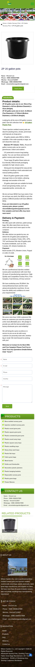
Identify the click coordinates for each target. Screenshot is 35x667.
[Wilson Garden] (9, 3)
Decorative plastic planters (13, 468)
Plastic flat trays (10, 453)
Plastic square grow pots (13, 432)
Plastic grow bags (10, 478)
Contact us (6, 644)
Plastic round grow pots (13, 428)
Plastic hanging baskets (13, 471)
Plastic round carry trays (13, 439)
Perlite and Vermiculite (12, 464)
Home (4, 23)
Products (5, 634)
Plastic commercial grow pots (14, 435)
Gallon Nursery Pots (14, 23)
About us (5, 641)
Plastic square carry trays (13, 443)
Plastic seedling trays (12, 446)
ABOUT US (6, 555)
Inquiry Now (18, 88)
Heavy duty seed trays (12, 450)
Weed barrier (9, 460)
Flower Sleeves (10, 482)
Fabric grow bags (10, 457)
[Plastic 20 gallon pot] (9, 525)
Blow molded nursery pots (13, 421)
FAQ (3, 637)
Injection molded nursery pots (15, 425)
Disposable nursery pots (13, 475)
